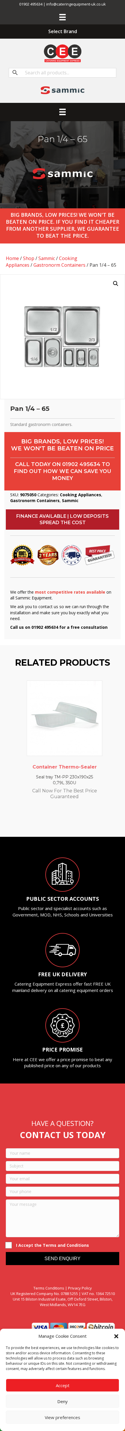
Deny (62, 1401)
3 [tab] (54, 821)
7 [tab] (77, 821)
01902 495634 (81, 464)
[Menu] (62, 17)
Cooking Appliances (80, 494)
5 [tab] (65, 821)
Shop (28, 258)
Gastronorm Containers (59, 265)
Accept (62, 1385)
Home (12, 258)
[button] (116, 1336)
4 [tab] (60, 821)
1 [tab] (42, 821)
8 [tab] (83, 821)
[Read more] (94, 690)
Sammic (46, 258)
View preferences (62, 1417)
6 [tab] (71, 821)
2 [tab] (48, 821)
